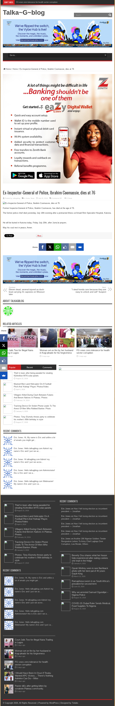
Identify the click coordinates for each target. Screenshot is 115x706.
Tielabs (75, 703)
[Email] (72, 247)
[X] (50, 247)
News (32, 198)
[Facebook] (42, 247)
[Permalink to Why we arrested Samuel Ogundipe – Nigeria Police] (65, 599)
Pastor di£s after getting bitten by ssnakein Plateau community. (31, 687)
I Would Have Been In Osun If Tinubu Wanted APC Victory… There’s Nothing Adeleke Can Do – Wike (34, 676)
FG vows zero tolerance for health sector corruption (37, 2)
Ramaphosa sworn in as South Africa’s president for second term (91, 582)
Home (8, 69)
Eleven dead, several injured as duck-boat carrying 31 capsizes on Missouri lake (27, 290)
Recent (30, 367)
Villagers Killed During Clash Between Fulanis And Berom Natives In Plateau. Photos (33, 532)
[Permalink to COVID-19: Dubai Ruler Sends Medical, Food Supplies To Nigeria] (65, 610)
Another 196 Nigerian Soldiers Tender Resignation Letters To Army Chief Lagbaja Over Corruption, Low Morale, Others (83, 541)
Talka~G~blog (24, 12)
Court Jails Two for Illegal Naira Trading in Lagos (18, 351)
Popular (12, 367)
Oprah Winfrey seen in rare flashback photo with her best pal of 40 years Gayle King (90, 571)
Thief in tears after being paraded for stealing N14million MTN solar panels (33, 506)
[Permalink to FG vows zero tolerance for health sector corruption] (94, 347)
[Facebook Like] (65, 247)
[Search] (110, 15)
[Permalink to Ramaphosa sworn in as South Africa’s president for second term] (65, 588)
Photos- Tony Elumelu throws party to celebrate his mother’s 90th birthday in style (33, 558)
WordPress (54, 703)
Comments (47, 367)
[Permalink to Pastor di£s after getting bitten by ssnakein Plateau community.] (8, 693)
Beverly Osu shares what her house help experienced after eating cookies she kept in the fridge (90, 558)
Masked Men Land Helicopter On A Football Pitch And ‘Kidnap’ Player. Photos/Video (32, 519)
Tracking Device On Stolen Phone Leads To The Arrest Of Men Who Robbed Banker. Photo (31, 545)
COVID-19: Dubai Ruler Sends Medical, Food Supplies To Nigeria (91, 604)
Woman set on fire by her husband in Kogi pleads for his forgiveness (56, 351)
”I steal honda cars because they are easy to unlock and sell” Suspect (88, 289)
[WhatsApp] (57, 247)
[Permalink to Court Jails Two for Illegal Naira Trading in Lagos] (20, 347)
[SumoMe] (80, 247)
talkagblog (16, 198)
